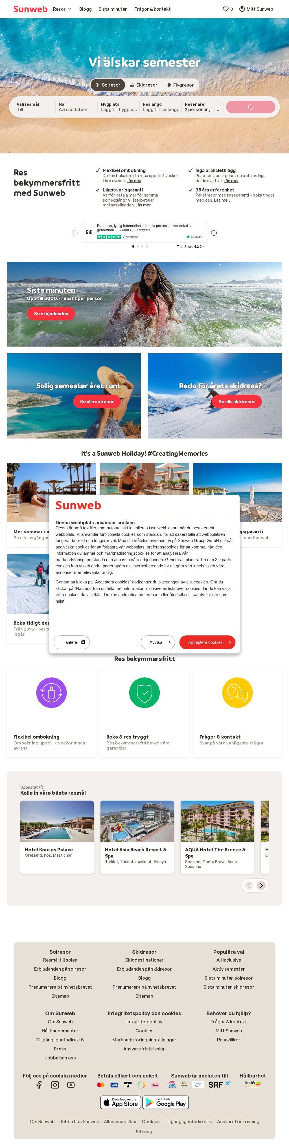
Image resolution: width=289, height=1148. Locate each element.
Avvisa (156, 642)
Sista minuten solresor (229, 978)
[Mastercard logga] (100, 1087)
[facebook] (39, 1087)
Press (60, 1049)
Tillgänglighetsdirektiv (60, 1040)
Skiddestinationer (144, 960)
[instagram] (55, 1087)
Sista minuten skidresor (228, 987)
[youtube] (70, 1087)
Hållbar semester (60, 1031)
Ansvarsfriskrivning (144, 1049)
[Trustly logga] (127, 1087)
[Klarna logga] (154, 1087)
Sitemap (60, 996)
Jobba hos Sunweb (79, 1121)
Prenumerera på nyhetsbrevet (60, 987)
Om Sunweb (60, 1021)
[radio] (108, 85)
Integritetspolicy (144, 1021)
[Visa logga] (114, 1087)
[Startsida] (30, 9)
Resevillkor (228, 1040)
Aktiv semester (229, 969)
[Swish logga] (141, 1087)
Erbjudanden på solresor (60, 969)
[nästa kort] (261, 885)
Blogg (60, 978)
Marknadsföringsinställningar (144, 1040)
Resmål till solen (60, 960)
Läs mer (134, 180)
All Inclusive (228, 960)
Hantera (69, 642)
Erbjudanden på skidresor (144, 969)
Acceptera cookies (205, 642)
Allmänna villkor (120, 1121)
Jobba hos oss (60, 1058)
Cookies (144, 1031)
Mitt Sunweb (229, 1031)
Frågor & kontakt (229, 1021)
